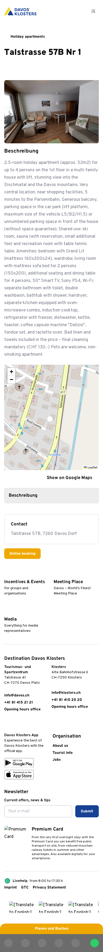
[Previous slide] (78, 136)
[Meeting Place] (56, 573)
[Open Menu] (93, 11)
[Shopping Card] (79, 11)
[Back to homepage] (20, 11)
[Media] (6, 611)
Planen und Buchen (51, 928)
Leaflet (92, 468)
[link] (7, 723)
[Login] (66, 11)
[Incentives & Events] (6, 573)
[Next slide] (91, 136)
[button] (51, 417)
